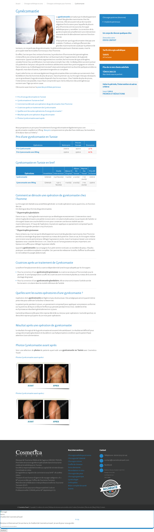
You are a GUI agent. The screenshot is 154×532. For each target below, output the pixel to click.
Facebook (108, 465)
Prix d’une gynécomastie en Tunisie (31, 97)
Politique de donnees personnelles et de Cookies (63, 507)
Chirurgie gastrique (76, 476)
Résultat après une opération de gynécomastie (36, 115)
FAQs (97, 507)
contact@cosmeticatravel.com (116, 460)
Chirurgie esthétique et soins (33, 3)
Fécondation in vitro (76, 470)
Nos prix (47, 130)
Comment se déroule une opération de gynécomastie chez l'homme (44, 104)
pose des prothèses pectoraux (49, 87)
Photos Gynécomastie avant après (31, 118)
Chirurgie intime (75, 461)
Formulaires (81, 507)
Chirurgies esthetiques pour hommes (59, 3)
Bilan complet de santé (77, 486)
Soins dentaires (74, 467)
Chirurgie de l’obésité (76, 458)
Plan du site (88, 507)
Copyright (33, 507)
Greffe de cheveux (75, 464)
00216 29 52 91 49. (121, 455)
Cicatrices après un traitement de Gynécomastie (36, 108)
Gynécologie (73, 479)
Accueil (18, 3)
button (3, 530)
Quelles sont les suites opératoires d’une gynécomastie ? (39, 111)
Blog (94, 507)
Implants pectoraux (112, 22)
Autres (70, 489)
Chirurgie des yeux (75, 473)
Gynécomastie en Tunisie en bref (30, 100)
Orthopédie (73, 483)
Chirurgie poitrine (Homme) (114, 17)
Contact (102, 507)
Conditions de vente (42, 507)
